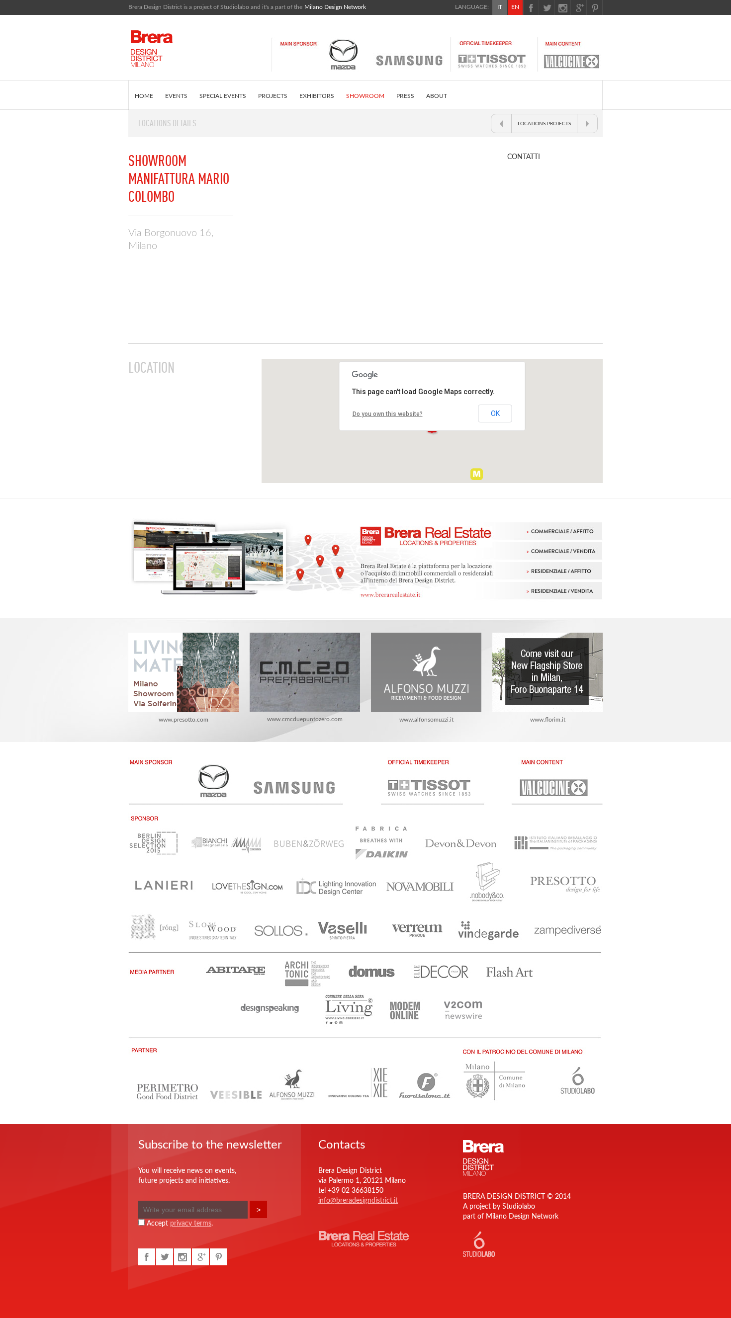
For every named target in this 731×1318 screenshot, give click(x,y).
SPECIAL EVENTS (222, 96)
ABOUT (436, 96)
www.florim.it (547, 720)
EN (515, 7)
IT (499, 7)
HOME (144, 96)
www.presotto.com (183, 720)
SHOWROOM (365, 96)
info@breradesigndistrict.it (358, 1200)
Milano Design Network (335, 7)
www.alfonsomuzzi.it (426, 720)
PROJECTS (272, 96)
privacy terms (190, 1223)
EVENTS (176, 96)
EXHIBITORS (316, 96)
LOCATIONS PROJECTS (544, 123)
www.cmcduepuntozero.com (305, 719)
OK (495, 413)
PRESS (405, 96)
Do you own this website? (388, 414)
